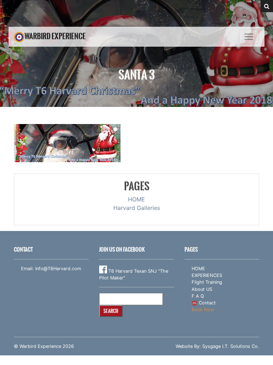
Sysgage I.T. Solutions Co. (230, 346)
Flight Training (207, 282)
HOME (136, 199)
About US (202, 289)
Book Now (203, 309)
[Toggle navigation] (249, 37)
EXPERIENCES (207, 275)
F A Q (198, 296)
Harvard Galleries (136, 207)
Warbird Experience (55, 36)
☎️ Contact (204, 302)
